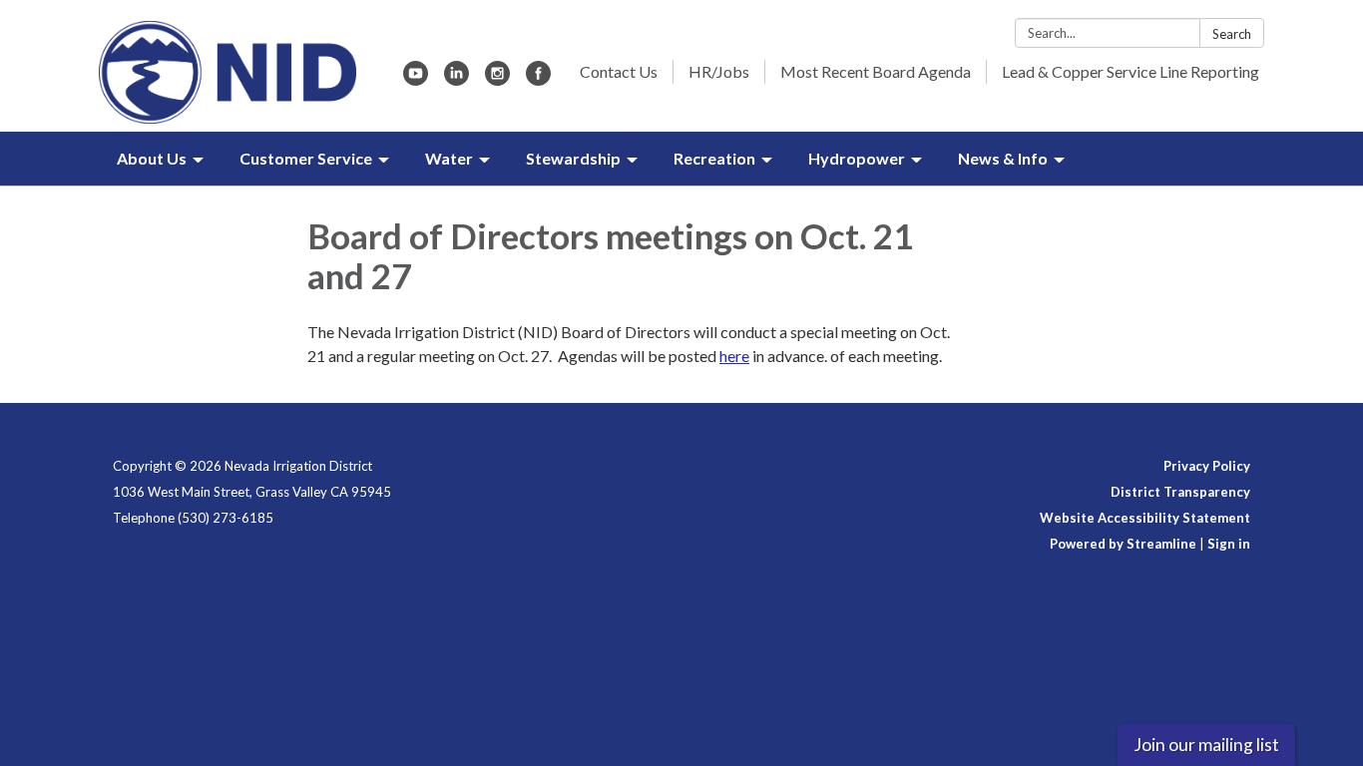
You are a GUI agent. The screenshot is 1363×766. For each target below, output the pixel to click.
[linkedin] (456, 79)
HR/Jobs (718, 71)
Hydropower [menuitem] (856, 158)
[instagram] (497, 79)
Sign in (1228, 544)
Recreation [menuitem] (714, 158)
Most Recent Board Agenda (875, 71)
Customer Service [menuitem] (305, 158)
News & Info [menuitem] (1003, 158)
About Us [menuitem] (152, 158)
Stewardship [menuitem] (573, 158)
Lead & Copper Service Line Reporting (1130, 71)
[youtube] (415, 79)
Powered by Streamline (1123, 544)
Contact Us (619, 71)
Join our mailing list (1206, 744)
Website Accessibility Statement (1145, 518)
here (734, 355)
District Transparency (1180, 492)
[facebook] (538, 79)
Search (1231, 34)
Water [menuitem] (449, 158)
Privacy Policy (1206, 466)
